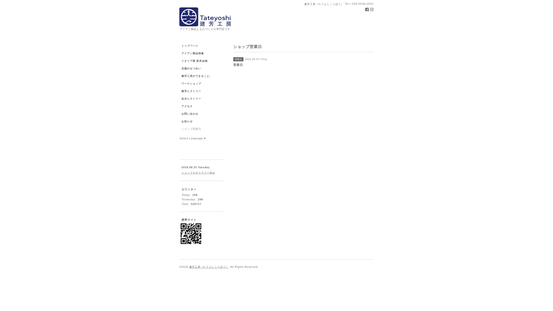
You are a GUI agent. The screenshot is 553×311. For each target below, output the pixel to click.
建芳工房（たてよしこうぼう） (209, 266)
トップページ (189, 45)
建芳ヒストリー (191, 91)
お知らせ (187, 121)
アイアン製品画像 (192, 53)
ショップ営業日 (191, 128)
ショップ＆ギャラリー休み (198, 172)
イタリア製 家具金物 (194, 60)
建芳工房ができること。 (196, 76)
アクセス (187, 106)
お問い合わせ (189, 113)
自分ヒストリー (191, 98)
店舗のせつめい (191, 68)
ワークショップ (191, 83)
